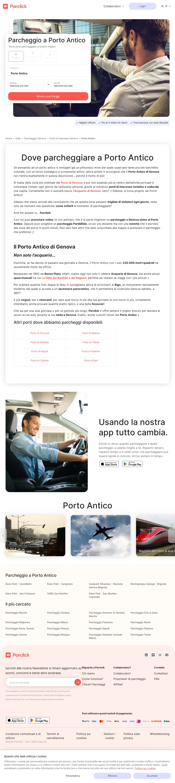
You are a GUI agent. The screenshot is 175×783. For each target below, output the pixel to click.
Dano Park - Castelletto (18, 583)
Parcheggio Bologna (58, 634)
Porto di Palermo (91, 351)
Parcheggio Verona (16, 634)
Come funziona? (92, 679)
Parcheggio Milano (57, 622)
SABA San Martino (57, 593)
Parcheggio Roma (140, 622)
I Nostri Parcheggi (93, 684)
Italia (18, 138)
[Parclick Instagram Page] (146, 655)
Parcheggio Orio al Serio (144, 612)
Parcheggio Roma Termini (19, 628)
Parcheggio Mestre (16, 612)
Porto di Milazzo (91, 333)
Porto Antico (88, 138)
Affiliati (118, 684)
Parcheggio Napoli (99, 628)
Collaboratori (122, 673)
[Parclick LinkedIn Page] (153, 655)
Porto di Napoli (39, 351)
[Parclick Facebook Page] (160, 655)
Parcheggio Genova (35, 138)
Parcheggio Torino (141, 634)
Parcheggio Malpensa (17, 622)
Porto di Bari (91, 360)
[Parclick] (15, 6)
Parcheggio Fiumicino (101, 622)
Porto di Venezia (40, 342)
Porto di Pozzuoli (39, 333)
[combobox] (51, 73)
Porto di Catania (40, 360)
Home (8, 138)
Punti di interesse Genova (64, 138)
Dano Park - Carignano (60, 583)
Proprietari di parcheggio (129, 679)
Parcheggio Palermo (142, 628)
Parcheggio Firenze (58, 628)
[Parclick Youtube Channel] (167, 655)
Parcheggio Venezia (58, 612)
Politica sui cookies (145, 768)
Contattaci (161, 673)
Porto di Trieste (91, 342)
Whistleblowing (160, 734)
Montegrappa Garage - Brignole (148, 583)
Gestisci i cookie (110, 736)
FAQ (156, 679)
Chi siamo (88, 673)
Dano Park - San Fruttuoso (20, 593)
